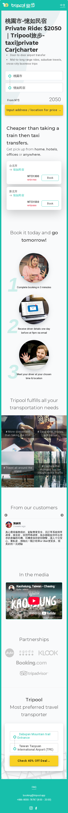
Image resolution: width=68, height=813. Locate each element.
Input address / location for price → (34, 110)
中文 (62, 5)
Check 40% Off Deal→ (34, 760)
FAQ (34, 787)
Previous (6, 515)
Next (62, 515)
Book (50, 177)
